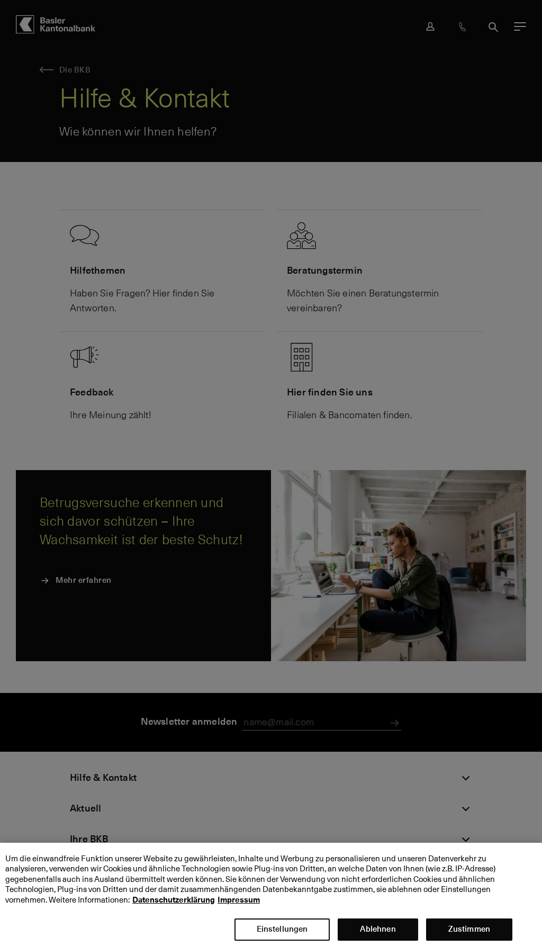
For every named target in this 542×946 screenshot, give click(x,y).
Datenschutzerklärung (173, 900)
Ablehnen (377, 929)
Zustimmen (469, 929)
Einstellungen (282, 929)
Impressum (239, 900)
